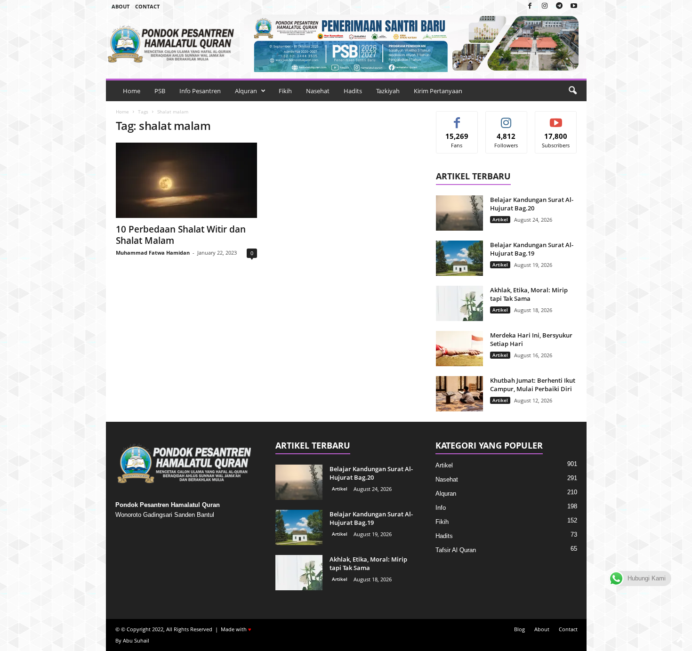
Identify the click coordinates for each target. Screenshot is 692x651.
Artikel (500, 219)
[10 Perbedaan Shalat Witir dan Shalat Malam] (186, 180)
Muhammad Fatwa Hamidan (153, 252)
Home (131, 91)
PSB (159, 91)
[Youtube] (573, 6)
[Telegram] (559, 6)
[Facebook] (530, 6)
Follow (506, 118)
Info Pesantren (200, 91)
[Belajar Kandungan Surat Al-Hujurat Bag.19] (459, 258)
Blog (519, 629)
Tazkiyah (388, 91)
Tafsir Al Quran (455, 550)
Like (456, 118)
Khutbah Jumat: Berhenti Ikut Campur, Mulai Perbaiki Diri (532, 384)
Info (440, 507)
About (120, 6)
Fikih (285, 91)
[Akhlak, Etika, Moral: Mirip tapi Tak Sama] (459, 303)
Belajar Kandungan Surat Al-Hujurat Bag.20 (531, 203)
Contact (147, 6)
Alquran (246, 91)
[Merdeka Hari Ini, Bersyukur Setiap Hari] (459, 348)
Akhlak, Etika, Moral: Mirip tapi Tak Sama (529, 294)
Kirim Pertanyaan (438, 91)
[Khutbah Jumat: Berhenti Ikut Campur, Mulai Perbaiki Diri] (459, 393)
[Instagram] (544, 6)
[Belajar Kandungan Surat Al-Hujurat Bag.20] (459, 213)
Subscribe (556, 118)
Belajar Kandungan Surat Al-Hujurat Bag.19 (531, 249)
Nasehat (318, 91)
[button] (572, 90)
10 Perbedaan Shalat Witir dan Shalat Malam (181, 235)
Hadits (353, 91)
